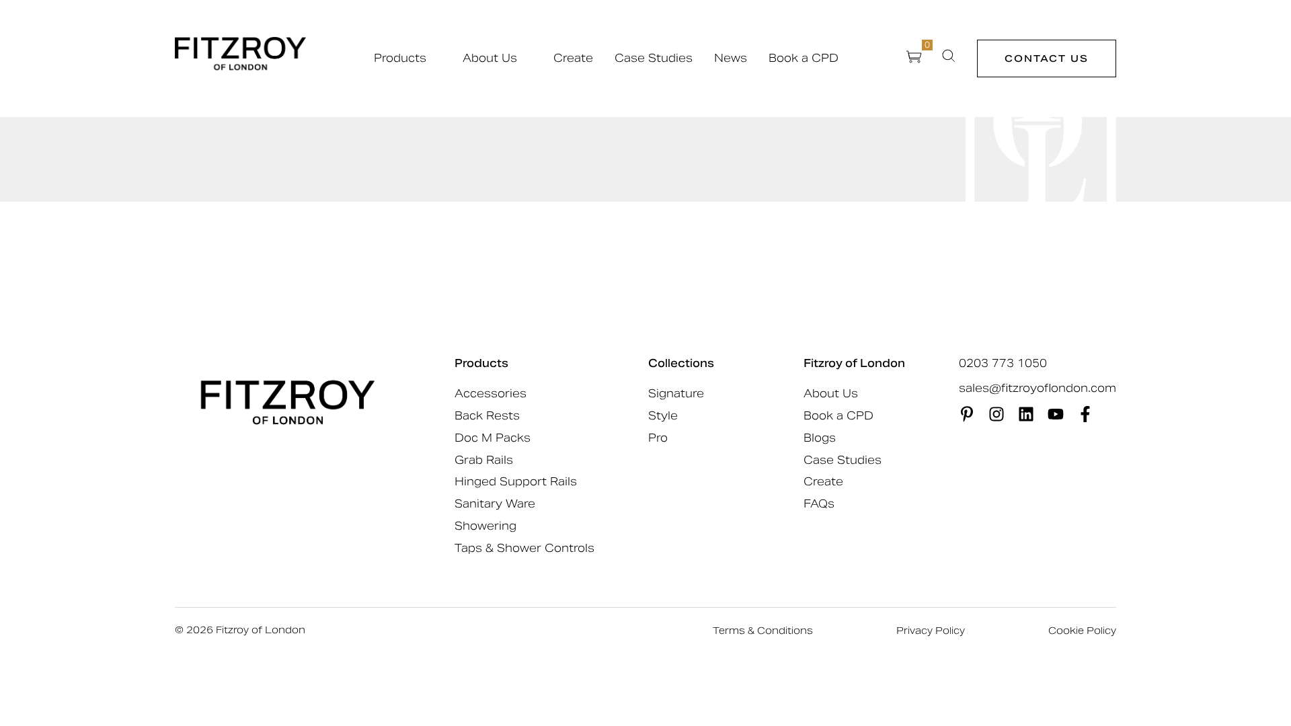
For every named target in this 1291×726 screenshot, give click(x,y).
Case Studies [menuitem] (843, 460)
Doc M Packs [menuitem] (493, 438)
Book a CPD (803, 58)
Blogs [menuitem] (820, 438)
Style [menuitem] (663, 416)
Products (400, 58)
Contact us (1047, 58)
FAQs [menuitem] (819, 504)
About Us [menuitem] (831, 394)
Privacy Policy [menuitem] (930, 630)
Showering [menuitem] (485, 526)
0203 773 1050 (1003, 363)
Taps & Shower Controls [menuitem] (524, 548)
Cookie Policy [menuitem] (1082, 630)
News (730, 58)
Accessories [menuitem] (490, 394)
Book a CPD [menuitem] (838, 416)
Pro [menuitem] (658, 438)
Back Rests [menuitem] (487, 416)
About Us (490, 58)
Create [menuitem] (823, 482)
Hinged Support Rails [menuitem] (516, 482)
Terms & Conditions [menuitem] (763, 630)
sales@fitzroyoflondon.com (1037, 388)
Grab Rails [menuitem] (484, 460)
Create (573, 58)
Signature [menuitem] (676, 394)
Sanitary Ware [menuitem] (495, 504)
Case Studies (654, 58)
